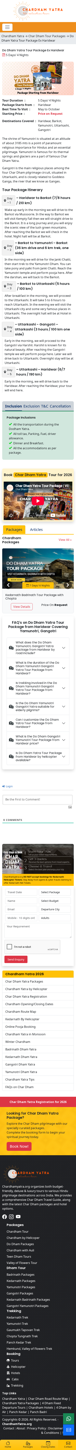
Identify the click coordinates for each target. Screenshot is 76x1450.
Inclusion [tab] (13, 406)
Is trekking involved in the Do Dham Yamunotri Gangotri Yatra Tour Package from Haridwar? (36, 688)
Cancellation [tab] (60, 406)
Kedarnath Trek (17, 1317)
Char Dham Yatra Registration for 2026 (38, 1102)
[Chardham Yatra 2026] (38, 11)
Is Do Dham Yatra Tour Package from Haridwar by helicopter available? (39, 756)
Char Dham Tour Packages (46, 36)
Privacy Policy (36, 1428)
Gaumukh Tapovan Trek (23, 1330)
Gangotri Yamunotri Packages (28, 1306)
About (20, 1428)
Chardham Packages (11, 540)
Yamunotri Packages (21, 1287)
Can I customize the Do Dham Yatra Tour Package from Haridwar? (37, 723)
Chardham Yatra (12, 36)
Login (9, 786)
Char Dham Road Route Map (48, 1399)
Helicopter (18, 1367)
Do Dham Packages (20, 1244)
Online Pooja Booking (20, 1027)
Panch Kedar (18, 1412)
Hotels (15, 1373)
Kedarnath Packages (21, 1281)
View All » (65, 540)
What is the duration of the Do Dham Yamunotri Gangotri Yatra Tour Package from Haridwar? (37, 668)
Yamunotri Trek (17, 1324)
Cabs (15, 1379)
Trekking (17, 1385)
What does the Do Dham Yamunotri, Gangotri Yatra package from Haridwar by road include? (35, 647)
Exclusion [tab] (31, 406)
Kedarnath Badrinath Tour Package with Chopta (34, 597)
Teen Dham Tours (19, 1257)
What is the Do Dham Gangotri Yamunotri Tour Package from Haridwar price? (38, 740)
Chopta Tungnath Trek (22, 1336)
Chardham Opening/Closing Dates (29, 1004)
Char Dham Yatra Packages (24, 981)
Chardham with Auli (20, 1250)
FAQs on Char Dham (19, 1087)
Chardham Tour (18, 1232)
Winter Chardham (17, 1042)
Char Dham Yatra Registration (26, 996)
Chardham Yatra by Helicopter (26, 989)
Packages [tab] (14, 529)
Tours (15, 1360)
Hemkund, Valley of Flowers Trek (29, 1349)
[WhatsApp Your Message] (68, 1418)
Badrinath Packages (20, 1275)
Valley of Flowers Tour (22, 1263)
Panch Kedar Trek (19, 1342)
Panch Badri (38, 1412)
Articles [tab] (36, 529)
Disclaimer (55, 1428)
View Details (21, 607)
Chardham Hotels (41, 1407)
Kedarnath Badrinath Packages (28, 1300)
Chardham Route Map (20, 1012)
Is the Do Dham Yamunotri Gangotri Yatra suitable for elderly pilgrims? (35, 706)
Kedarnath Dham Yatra (21, 1057)
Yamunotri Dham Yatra (21, 1072)
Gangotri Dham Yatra (20, 1064)
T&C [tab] (44, 406)
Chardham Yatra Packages (20, 1403)
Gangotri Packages (20, 1293)
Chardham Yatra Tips (19, 1079)
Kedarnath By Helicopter (22, 1019)
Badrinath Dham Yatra (20, 1049)
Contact (8, 1428)
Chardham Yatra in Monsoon (25, 1034)
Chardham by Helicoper (23, 1238)
